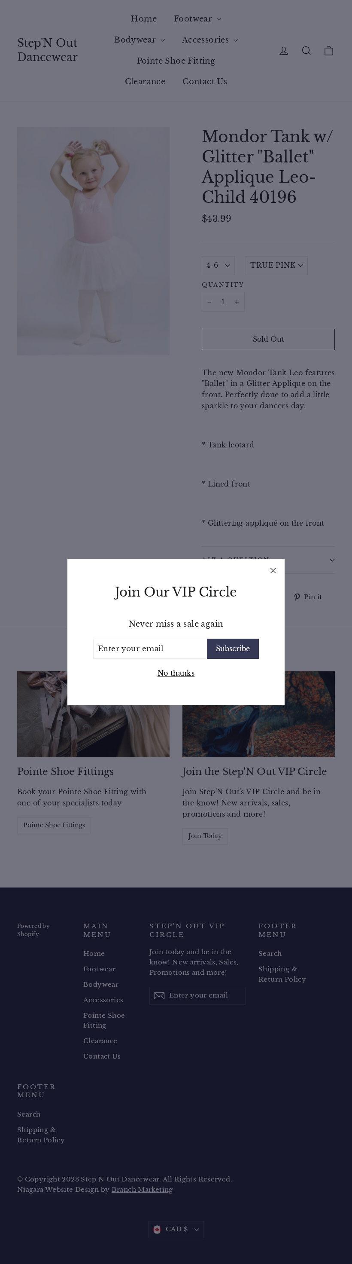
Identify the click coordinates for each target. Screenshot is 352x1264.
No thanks (176, 673)
